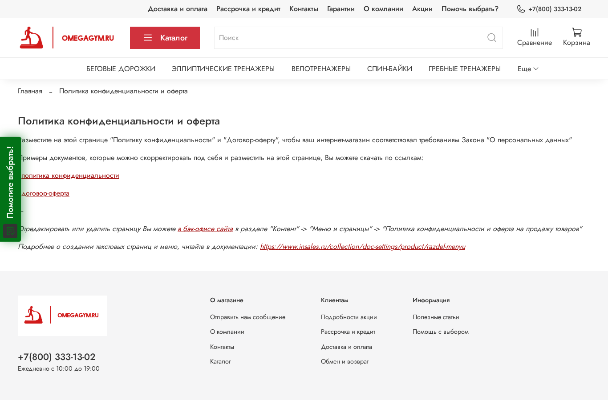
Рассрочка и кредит (248, 9)
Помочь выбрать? (470, 9)
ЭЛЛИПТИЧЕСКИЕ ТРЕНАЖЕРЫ (223, 69)
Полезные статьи (436, 316)
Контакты (303, 9)
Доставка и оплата (177, 9)
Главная (30, 91)
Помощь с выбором (441, 331)
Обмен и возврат (345, 361)
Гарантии (341, 9)
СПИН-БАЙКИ (389, 69)
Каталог (173, 38)
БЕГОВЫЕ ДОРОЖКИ (120, 69)
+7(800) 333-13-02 (554, 8)
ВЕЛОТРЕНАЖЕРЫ (321, 69)
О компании (383, 9)
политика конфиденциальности (70, 175)
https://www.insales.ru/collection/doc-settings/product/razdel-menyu (362, 246)
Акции (422, 9)
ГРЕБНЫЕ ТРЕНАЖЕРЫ (465, 69)
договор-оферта (45, 193)
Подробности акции (349, 316)
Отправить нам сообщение (247, 316)
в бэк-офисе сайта (205, 229)
